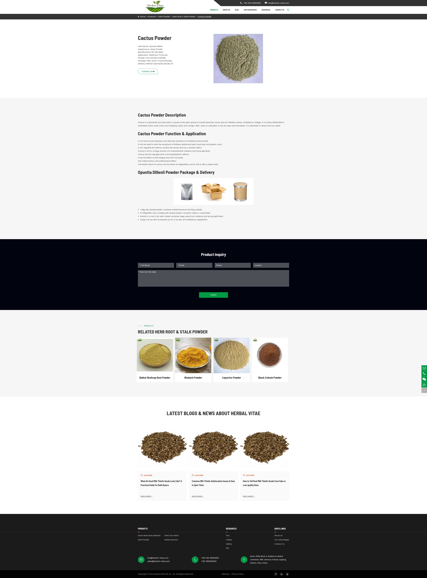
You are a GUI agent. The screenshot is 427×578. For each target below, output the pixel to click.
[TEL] (424, 373)
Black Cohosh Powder (270, 377)
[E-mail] (424, 368)
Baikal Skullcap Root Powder (154, 377)
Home (142, 16)
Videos (229, 539)
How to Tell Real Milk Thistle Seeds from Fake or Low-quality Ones (264, 483)
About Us (226, 10)
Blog (237, 10)
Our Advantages (250, 10)
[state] (424, 390)
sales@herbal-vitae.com (158, 561)
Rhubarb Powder (193, 377)
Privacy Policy (238, 574)
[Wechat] (424, 379)
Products (214, 10)
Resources (266, 10)
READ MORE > (146, 496)
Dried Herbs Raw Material (149, 535)
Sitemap (225, 574)
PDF (227, 548)
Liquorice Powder (231, 377)
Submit (213, 295)
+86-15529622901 (209, 561)
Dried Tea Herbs (171, 535)
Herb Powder (164, 16)
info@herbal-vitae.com (277, 3)
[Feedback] (424, 384)
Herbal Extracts (171, 539)
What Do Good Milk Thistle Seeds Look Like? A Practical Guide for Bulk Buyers (161, 483)
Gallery (229, 544)
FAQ (228, 535)
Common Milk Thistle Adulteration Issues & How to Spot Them (213, 483)
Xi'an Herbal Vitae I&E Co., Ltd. (162, 574)
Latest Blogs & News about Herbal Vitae (213, 413)
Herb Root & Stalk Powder (184, 16)
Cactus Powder (204, 16)
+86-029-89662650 (250, 3)
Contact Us (279, 10)
